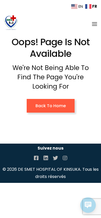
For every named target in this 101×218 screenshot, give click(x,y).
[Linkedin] (45, 158)
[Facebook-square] (36, 158)
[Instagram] (65, 158)
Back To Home (50, 106)
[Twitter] (55, 158)
